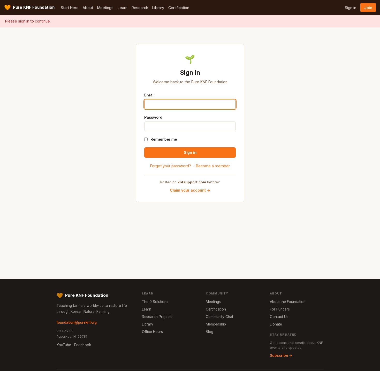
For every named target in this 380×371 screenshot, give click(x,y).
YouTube (64, 345)
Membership (216, 324)
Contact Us (279, 317)
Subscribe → (281, 355)
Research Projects (157, 317)
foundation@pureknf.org (77, 322)
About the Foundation (288, 302)
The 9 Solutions (155, 302)
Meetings (105, 7)
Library (158, 7)
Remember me (164, 139)
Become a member (213, 166)
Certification (178, 7)
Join (368, 7)
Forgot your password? (170, 166)
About (88, 7)
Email (149, 95)
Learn (122, 7)
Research (140, 7)
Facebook (82, 345)
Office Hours (152, 332)
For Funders (280, 309)
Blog (209, 332)
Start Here (70, 7)
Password (153, 117)
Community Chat (219, 317)
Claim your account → (190, 190)
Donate (276, 324)
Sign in (350, 7)
